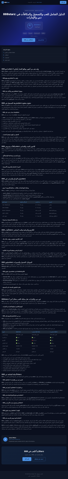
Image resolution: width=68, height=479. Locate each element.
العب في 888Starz (28, 40)
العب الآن (63, 2)
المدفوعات (7, 57)
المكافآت (6, 55)
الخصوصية (33, 476)
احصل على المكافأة (39, 459)
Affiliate (38, 476)
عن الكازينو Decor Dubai (10, 52)
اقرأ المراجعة (41, 40)
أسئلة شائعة (7, 60)
